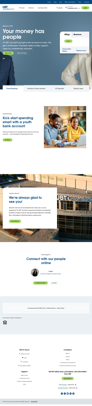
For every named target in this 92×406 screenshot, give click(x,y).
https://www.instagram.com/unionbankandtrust (73, 393)
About (55, 2)
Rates (60, 2)
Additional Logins (81, 50)
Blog (67, 359)
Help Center (24, 375)
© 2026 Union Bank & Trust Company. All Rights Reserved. (16, 401)
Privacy (79, 2)
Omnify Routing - (63, 388)
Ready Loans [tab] (78, 88)
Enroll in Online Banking (66, 50)
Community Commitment (67, 362)
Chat (25, 358)
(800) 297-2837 (25, 354)
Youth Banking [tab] (12, 88)
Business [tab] (77, 34)
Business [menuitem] (31, 8)
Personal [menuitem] (22, 8)
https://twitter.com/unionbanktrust (65, 393)
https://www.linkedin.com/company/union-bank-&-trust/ (70, 393)
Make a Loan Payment (70, 2)
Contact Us (86, 2)
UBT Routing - (63, 385)
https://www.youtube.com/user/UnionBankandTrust (68, 393)
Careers (49, 2)
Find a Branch (15, 221)
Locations (25, 362)
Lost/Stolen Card (24, 378)
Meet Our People (22, 53)
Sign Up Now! (67, 378)
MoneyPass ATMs (25, 366)
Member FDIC (34, 401)
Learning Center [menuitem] (42, 8)
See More (7, 140)
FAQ (24, 384)
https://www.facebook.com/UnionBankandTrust (62, 393)
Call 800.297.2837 (40, 283)
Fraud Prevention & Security (67, 365)
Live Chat (54, 283)
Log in (68, 41)
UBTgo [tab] (67, 34)
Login (85, 8)
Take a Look (8, 53)
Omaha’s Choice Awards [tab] (36, 88)
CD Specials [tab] (59, 88)
